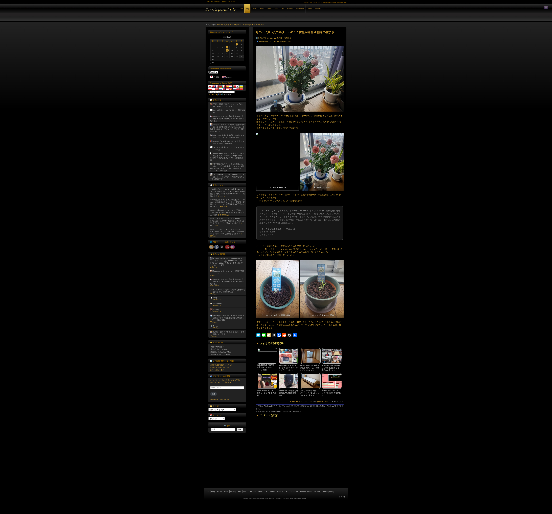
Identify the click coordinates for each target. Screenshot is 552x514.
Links (282, 8)
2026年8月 (227, 37)
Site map (318, 8)
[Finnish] (213, 89)
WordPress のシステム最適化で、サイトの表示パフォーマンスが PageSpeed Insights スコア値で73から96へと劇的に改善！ (227, 156)
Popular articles (292, 491)
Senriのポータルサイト (237, 11)
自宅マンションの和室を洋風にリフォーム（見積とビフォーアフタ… (309, 368)
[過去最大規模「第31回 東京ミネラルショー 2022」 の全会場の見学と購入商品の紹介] (267, 350)
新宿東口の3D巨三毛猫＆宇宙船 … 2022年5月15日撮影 (278, 411)
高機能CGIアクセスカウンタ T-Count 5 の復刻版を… (331, 393)
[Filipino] (223, 89)
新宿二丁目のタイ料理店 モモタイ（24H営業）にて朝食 (229, 332)
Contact (309, 8)
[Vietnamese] (230, 89)
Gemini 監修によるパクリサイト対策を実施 (229, 111)
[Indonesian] (227, 89)
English (229, 77)
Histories (290, 8)
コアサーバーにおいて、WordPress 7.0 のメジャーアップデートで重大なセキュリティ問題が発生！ (227, 176)
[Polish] (210, 89)
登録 (213, 394)
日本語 (216, 77)
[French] (216, 86)
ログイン (342, 496)
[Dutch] (230, 86)
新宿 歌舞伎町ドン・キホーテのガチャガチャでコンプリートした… (288, 368)
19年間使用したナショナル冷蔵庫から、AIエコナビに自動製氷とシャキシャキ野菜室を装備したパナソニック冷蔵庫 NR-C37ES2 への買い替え (227, 167)
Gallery (269, 8)
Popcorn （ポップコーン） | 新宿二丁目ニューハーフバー (228, 272)
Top (241, 8)
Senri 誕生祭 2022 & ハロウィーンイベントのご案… (266, 393)
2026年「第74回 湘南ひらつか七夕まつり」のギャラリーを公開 (228, 142)
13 (227, 50)
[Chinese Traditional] (237, 89)
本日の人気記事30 (217, 346)
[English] (213, 86)
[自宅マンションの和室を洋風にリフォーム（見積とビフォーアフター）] (310, 363)
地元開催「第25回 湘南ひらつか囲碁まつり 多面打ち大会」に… (331, 368)
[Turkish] (216, 89)
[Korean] (237, 86)
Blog (247, 8)
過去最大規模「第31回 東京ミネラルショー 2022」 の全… (266, 367)
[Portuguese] (234, 86)
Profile (254, 8)
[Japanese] (210, 86)
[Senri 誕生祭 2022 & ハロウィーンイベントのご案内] (267, 388)
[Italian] (223, 86)
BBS (276, 8)
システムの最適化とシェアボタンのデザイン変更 (228, 148)
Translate (227, 94)
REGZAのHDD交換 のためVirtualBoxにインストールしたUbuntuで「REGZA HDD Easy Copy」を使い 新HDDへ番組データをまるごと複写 (227, 261)
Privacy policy (328, 491)
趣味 (315, 401)
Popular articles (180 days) (310, 491)
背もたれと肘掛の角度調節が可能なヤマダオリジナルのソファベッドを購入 (228, 136)
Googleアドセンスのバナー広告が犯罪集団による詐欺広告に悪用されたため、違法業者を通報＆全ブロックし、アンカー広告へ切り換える (227, 127)
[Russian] (234, 89)
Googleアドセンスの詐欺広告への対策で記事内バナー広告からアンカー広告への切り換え (227, 118)
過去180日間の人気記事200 (221, 354)
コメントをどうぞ (337, 401)
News (261, 8)
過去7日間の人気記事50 (219, 349)
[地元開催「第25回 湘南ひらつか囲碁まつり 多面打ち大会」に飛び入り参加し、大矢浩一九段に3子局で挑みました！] (332, 363)
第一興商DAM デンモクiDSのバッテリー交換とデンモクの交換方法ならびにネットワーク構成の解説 (227, 317)
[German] (220, 86)
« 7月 (212, 63)
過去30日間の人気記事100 (220, 351)
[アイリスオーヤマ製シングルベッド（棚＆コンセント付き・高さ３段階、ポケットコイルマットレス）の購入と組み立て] (310, 388)
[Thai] (220, 89)
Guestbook (300, 8)
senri (222, 196)
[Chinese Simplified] (241, 89)
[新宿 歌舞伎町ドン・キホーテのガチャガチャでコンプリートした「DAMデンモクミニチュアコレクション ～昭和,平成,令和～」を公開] (289, 363)
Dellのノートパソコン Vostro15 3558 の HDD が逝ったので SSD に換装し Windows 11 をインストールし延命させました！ (227, 220)
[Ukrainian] (241, 86)
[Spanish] (227, 86)
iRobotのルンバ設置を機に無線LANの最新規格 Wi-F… (288, 393)
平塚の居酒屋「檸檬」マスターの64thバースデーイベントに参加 (228, 105)
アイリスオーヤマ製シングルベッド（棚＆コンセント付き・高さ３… (309, 393)
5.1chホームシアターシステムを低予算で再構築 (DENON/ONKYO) (229, 290)
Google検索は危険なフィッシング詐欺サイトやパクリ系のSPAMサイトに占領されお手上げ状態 (227, 212)
